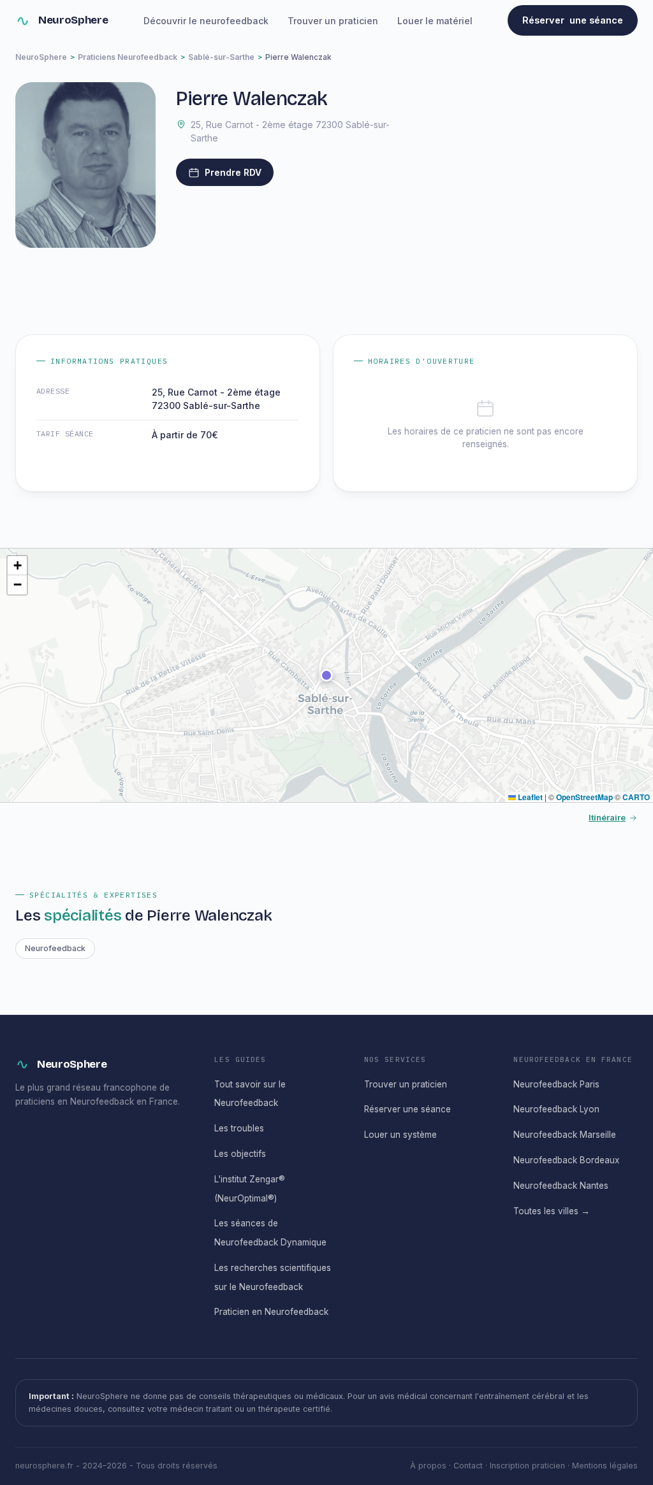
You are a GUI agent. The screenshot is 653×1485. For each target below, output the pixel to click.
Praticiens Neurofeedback (127, 57)
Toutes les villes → (551, 1211)
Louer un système (400, 1135)
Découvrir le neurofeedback (205, 20)
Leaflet (529, 797)
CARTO (636, 797)
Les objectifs (240, 1154)
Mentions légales (605, 1465)
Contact (468, 1465)
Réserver (572, 20)
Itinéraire (607, 817)
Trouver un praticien (333, 20)
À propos (428, 1465)
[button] (326, 675)
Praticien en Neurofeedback (271, 1312)
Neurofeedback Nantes (560, 1185)
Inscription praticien (527, 1465)
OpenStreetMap (584, 797)
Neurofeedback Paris (556, 1084)
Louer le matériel (435, 20)
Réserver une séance (407, 1109)
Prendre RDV (233, 172)
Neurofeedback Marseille (564, 1135)
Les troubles (239, 1128)
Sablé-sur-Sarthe (221, 57)
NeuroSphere (73, 20)
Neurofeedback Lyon (556, 1109)
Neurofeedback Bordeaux (566, 1160)
